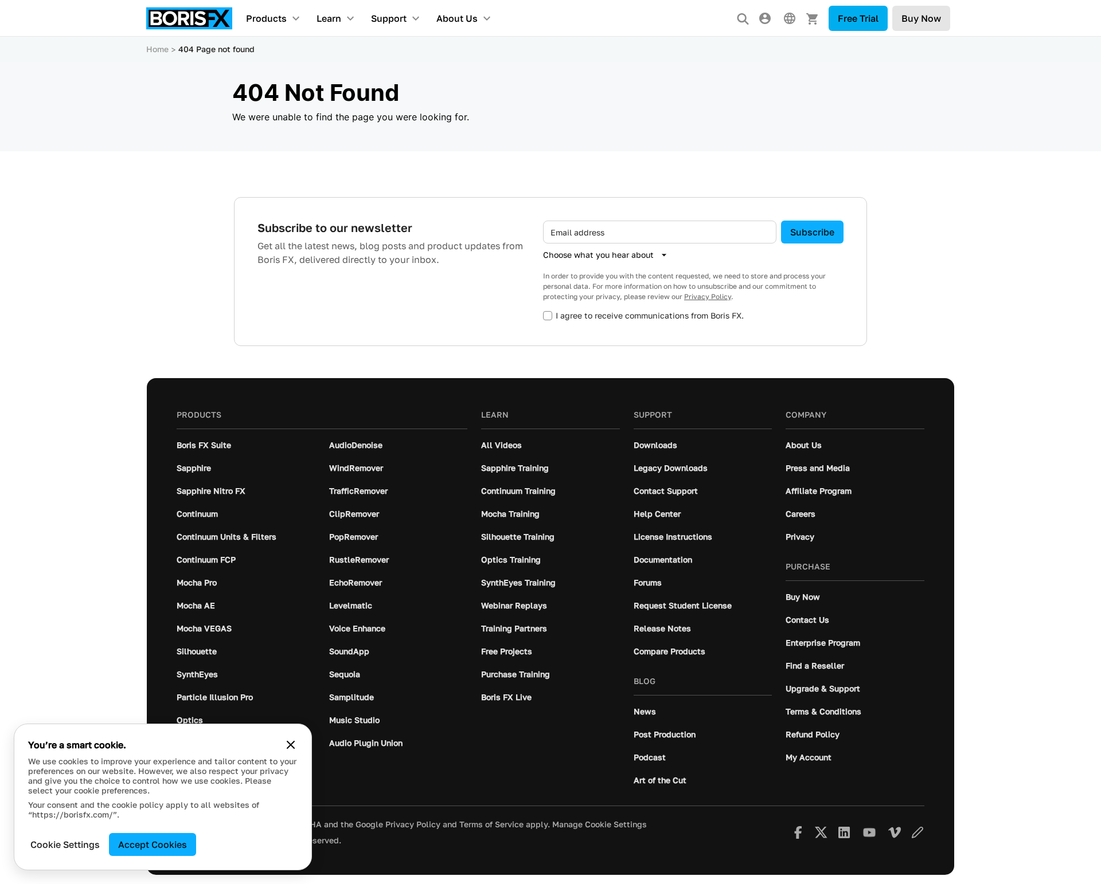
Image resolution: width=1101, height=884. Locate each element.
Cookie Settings (65, 844)
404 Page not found (216, 49)
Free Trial (858, 18)
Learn (329, 18)
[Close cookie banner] (291, 745)
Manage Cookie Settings (599, 824)
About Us (457, 18)
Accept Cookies (152, 844)
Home (157, 49)
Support (389, 18)
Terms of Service (491, 824)
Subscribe (812, 232)
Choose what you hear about (598, 255)
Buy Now (921, 18)
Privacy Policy (707, 296)
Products (266, 18)
